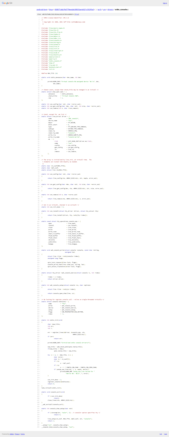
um (104, 9)
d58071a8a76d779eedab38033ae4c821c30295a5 (74, 9)
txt (161, 434)
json (165, 434)
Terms (23, 434)
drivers (110, 9)
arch (99, 9)
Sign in (165, 3)
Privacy (17, 434)
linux (51, 9)
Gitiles (12, 434)
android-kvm (42, 9)
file (76, 14)
